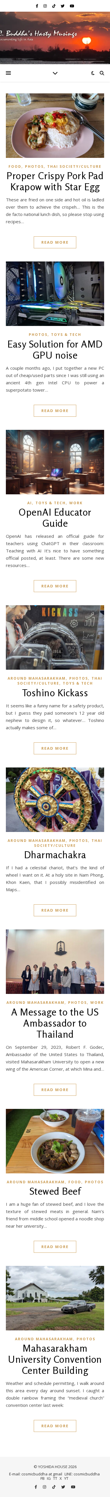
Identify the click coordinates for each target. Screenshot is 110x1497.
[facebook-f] (37, 5)
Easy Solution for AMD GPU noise (55, 349)
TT (55, 1478)
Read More (55, 242)
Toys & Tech (66, 334)
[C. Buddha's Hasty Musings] (55, 38)
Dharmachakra (55, 855)
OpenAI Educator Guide (55, 517)
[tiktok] (54, 5)
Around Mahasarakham (37, 678)
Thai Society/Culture (74, 166)
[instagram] (45, 5)
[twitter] (63, 5)
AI (29, 502)
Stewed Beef (55, 1191)
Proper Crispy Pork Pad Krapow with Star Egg (55, 181)
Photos (34, 166)
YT (66, 1478)
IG (49, 1478)
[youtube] (72, 5)
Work (76, 502)
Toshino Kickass (55, 693)
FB (42, 1478)
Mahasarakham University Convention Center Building (55, 1359)
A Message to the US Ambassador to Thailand (55, 1023)
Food (15, 166)
